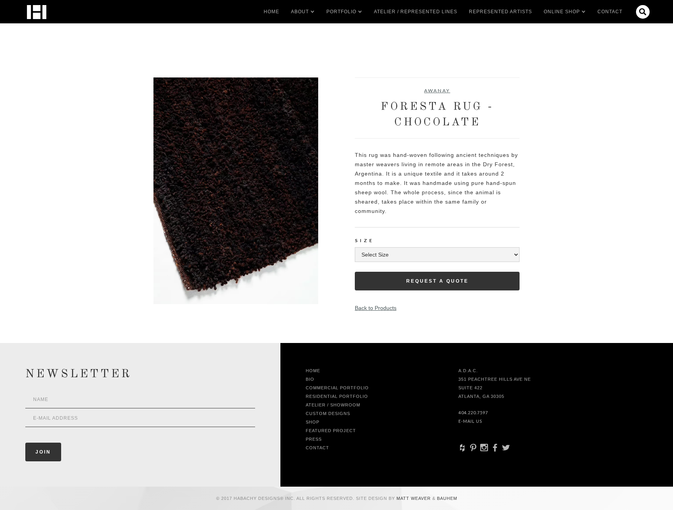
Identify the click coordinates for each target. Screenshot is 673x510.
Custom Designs (328, 413)
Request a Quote (437, 281)
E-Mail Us (470, 421)
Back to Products (375, 308)
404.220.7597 (473, 412)
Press (314, 439)
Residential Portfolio (337, 396)
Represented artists (500, 11)
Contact (609, 11)
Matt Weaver (414, 498)
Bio (310, 379)
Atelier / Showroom (333, 405)
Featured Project (331, 430)
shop (312, 422)
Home (271, 11)
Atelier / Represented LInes (415, 11)
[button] (300, 11)
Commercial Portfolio (337, 387)
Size (364, 240)
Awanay (437, 90)
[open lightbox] (235, 190)
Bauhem (446, 498)
